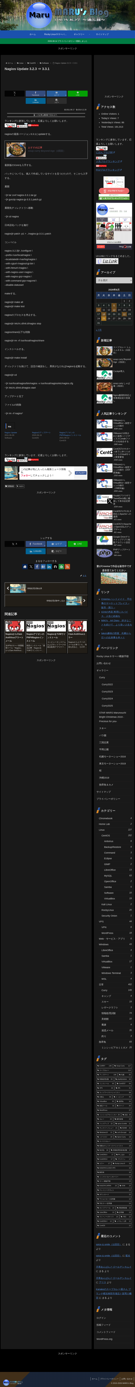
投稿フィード (104, 1325)
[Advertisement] (46, 79)
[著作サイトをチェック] (25, 566)
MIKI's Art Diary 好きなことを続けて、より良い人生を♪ (116, 624)
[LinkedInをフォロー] (49, 566)
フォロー (82, 473)
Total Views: (108, 127)
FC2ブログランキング (107, 170)
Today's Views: (109, 118)
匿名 (128, 1255)
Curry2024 (107, 698)
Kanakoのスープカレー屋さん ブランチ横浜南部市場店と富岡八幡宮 (114, 1293)
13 (114, 309)
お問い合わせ (104, 663)
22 (124, 314)
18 (103, 314)
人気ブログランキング (108, 161)
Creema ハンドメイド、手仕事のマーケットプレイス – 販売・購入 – (116, 603)
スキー (102, 728)
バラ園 (102, 735)
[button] (57, 101)
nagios (21, 486)
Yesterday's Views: (111, 122)
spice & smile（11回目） (109, 1244)
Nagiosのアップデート (41, 432)
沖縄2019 (104, 777)
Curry (102, 677)
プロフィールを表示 (114, 242)
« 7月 (99, 330)
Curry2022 (107, 684)
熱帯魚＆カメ (106, 784)
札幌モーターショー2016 (112, 756)
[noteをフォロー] (55, 566)
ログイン (101, 1318)
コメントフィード (106, 1332)
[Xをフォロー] (31, 566)
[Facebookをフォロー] (37, 566)
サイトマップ (104, 792)
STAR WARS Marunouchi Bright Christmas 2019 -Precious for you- (112, 717)
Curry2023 (107, 691)
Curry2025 (107, 705)
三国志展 (104, 742)
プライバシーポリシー (108, 799)
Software (11, 486)
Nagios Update (11, 432)
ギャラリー (102, 670)
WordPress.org (104, 1339)
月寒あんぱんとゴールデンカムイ (114, 1267)
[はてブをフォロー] (43, 566)
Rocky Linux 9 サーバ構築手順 (113, 656)
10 (98, 309)
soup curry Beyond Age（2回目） (47, 151)
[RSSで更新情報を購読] (67, 566)
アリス (102, 1282)
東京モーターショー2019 (112, 763)
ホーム (94, 1379)
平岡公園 (104, 749)
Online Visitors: (109, 114)
